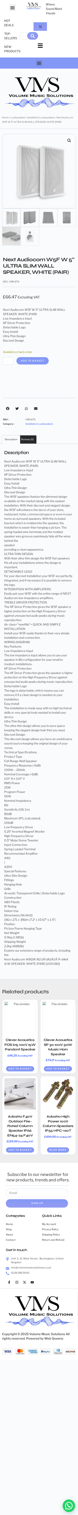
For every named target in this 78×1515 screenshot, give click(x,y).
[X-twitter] (24, 1282)
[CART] (40, 26)
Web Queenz (53, 1338)
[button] (12, 7)
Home (5, 117)
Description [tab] (11, 439)
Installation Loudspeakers (41, 117)
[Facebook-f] (9, 1282)
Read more (58, 1149)
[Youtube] (32, 1282)
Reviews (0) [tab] (27, 439)
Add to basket (32, 360)
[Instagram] (17, 1282)
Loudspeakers (18, 117)
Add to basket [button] (20, 1068)
